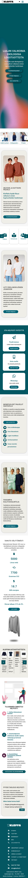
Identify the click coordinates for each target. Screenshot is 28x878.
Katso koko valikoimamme (13, 771)
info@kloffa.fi (15, 868)
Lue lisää (14, 609)
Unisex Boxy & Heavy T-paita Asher (17, 662)
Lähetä (22, 809)
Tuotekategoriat (14, 71)
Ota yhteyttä (14, 81)
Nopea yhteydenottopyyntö (14, 804)
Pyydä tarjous (14, 76)
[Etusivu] (7, 1)
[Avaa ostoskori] (19, 2)
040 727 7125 (14, 368)
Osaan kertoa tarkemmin (13, 807)
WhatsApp (14, 387)
